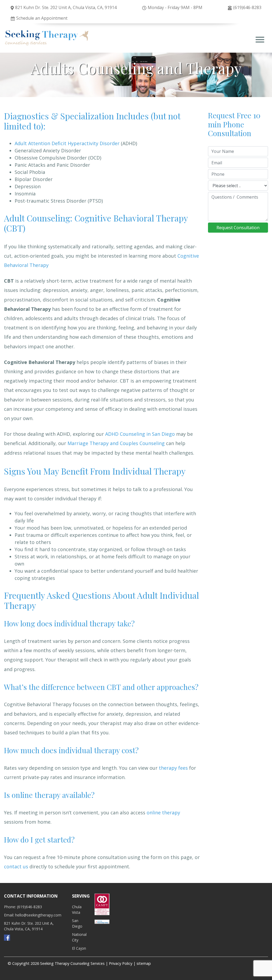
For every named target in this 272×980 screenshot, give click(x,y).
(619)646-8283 (247, 7)
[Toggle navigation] (260, 40)
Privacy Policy (120, 963)
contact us (16, 866)
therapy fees (173, 768)
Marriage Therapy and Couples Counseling (116, 443)
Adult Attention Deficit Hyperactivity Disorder (67, 143)
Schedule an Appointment (41, 18)
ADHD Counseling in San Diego (140, 434)
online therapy (163, 812)
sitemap (144, 963)
